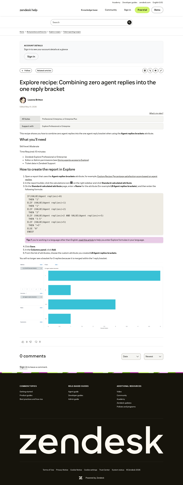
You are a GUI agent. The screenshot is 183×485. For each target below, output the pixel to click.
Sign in (127, 9)
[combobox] (131, 356)
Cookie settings (90, 470)
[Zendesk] (91, 440)
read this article (86, 240)
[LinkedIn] (144, 70)
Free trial (142, 9)
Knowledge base (89, 10)
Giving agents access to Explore (73, 160)
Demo (157, 9)
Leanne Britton (35, 99)
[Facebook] (155, 70)
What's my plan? (156, 113)
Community (111, 9)
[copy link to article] (160, 70)
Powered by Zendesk (95, 478)
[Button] (23, 341)
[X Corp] (150, 70)
